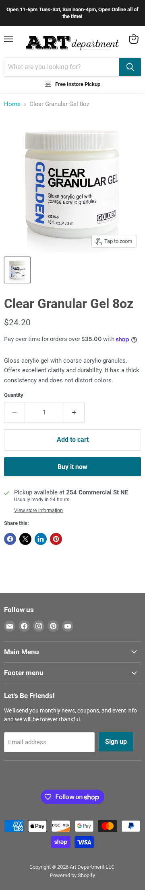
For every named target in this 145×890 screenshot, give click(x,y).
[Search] (130, 67)
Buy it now (72, 467)
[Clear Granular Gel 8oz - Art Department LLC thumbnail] (17, 270)
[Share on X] (25, 539)
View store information (38, 510)
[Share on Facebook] (10, 539)
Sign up (116, 741)
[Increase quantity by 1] (74, 412)
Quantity (13, 395)
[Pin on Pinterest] (56, 539)
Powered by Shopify (72, 875)
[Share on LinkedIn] (41, 539)
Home (12, 104)
